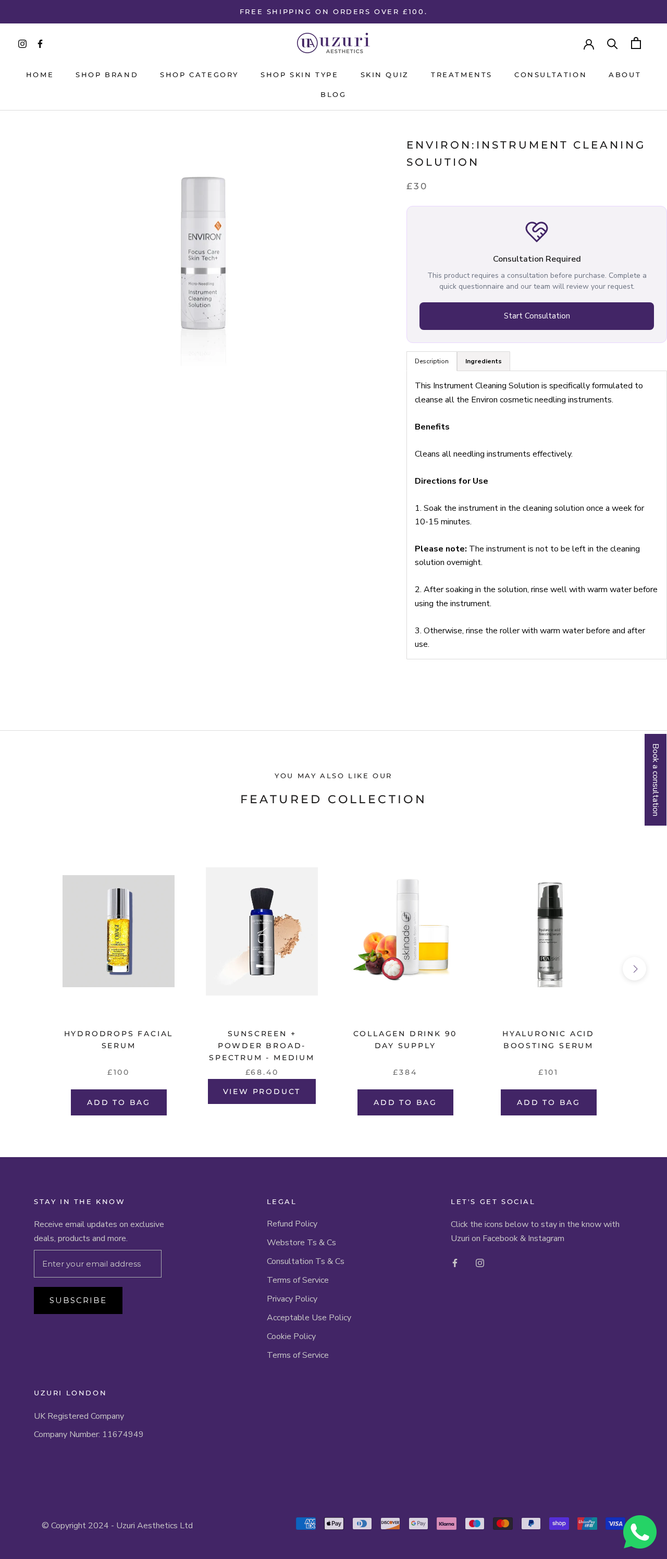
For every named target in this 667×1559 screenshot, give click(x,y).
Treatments (461, 74)
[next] (634, 968)
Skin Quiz (385, 74)
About (625, 74)
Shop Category (199, 74)
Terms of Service (298, 1280)
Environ (439, 145)
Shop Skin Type (299, 74)
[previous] (32, 968)
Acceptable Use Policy (309, 1317)
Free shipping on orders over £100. (333, 11)
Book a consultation (655, 779)
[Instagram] (480, 1262)
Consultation (550, 74)
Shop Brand (107, 74)
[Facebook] (455, 1262)
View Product (262, 1091)
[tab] (483, 362)
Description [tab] (432, 362)
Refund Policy (292, 1224)
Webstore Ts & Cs (301, 1242)
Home (40, 74)
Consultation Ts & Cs (305, 1261)
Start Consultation (537, 316)
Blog (333, 94)
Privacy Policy (292, 1299)
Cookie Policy (291, 1336)
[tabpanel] (536, 515)
